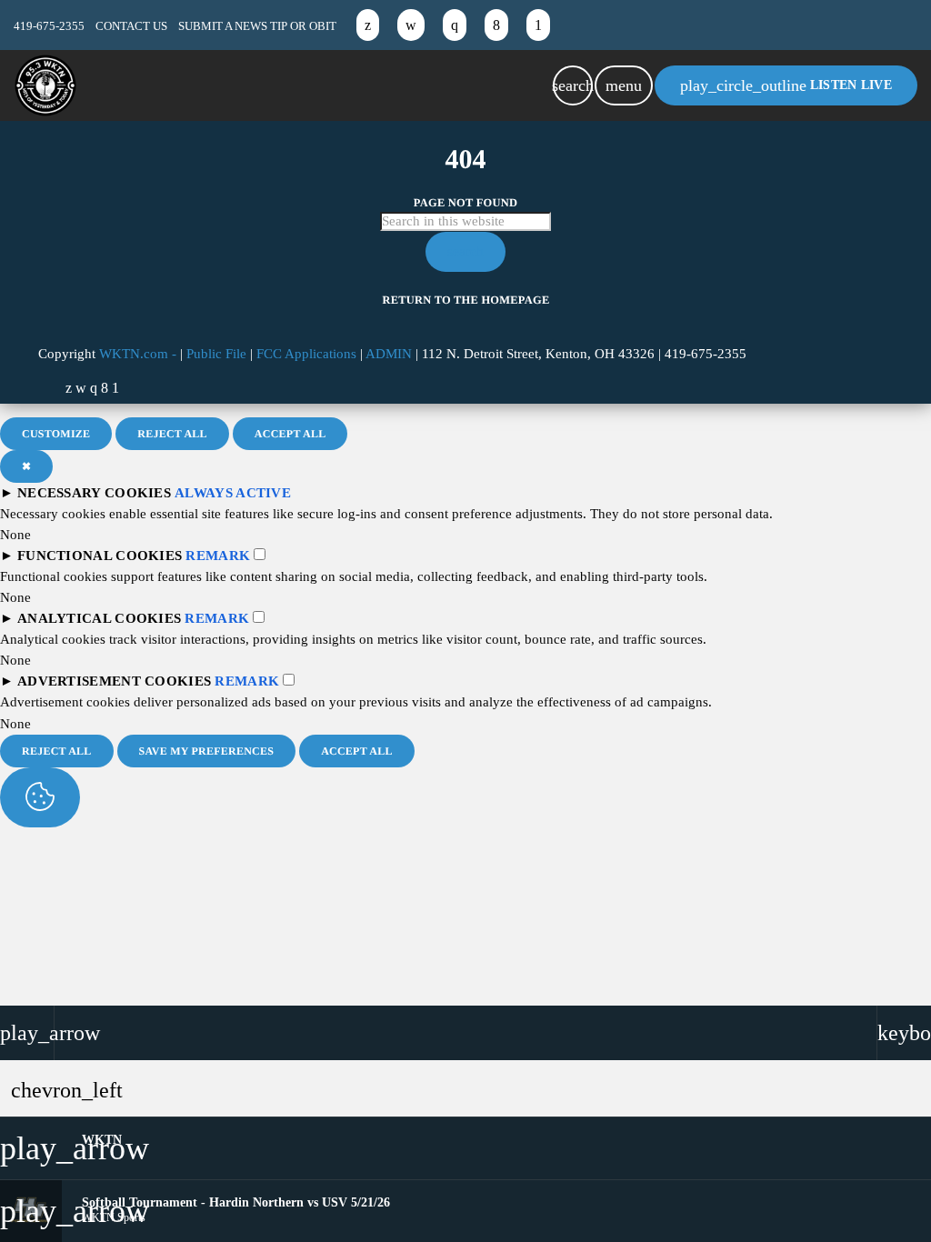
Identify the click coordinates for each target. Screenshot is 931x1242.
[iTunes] (411, 25)
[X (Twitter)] (367, 25)
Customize (56, 433)
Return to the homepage (466, 300)
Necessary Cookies (94, 493)
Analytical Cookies (99, 618)
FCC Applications (306, 353)
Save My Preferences (207, 751)
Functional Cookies (99, 555)
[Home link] (45, 85)
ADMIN (388, 353)
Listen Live (786, 85)
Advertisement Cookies (114, 681)
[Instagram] (454, 25)
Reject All (172, 433)
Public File (216, 353)
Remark (217, 555)
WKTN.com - (139, 353)
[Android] (538, 25)
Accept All (290, 433)
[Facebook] (496, 25)
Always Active (233, 493)
